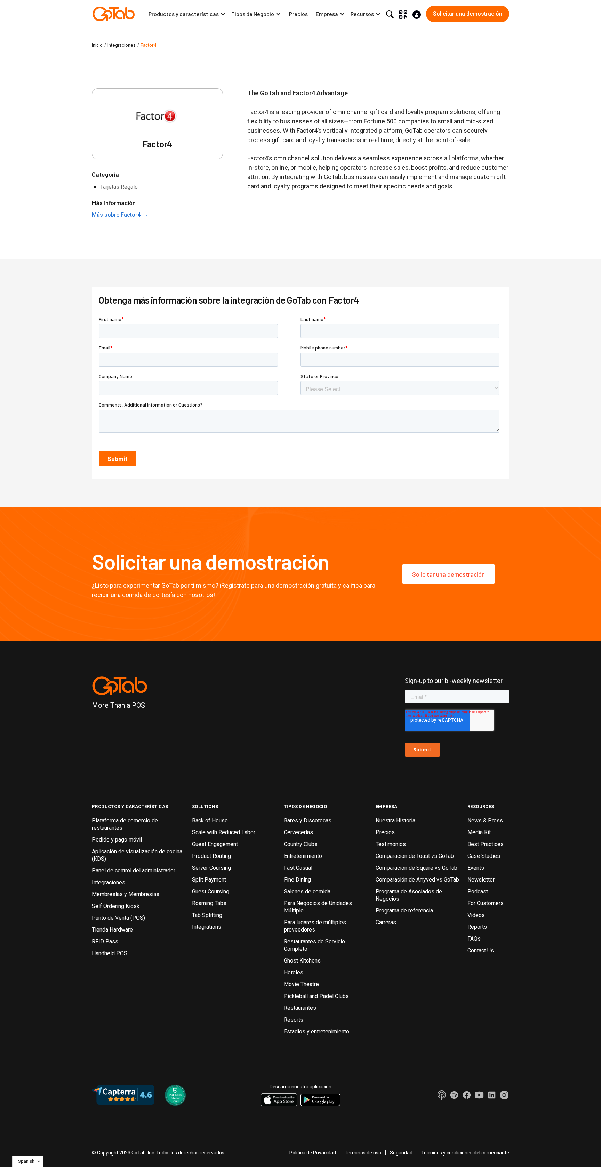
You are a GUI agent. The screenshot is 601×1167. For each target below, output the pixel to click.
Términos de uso (363, 1153)
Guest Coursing (210, 891)
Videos (476, 915)
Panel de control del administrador (133, 870)
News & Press (485, 820)
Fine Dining (297, 879)
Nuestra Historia (395, 820)
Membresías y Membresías (125, 894)
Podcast (477, 891)
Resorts (293, 1019)
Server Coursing (211, 867)
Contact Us (480, 950)
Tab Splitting (207, 915)
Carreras (386, 922)
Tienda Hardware (112, 929)
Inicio (97, 45)
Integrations (206, 927)
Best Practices (485, 844)
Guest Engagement (215, 844)
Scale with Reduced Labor (223, 832)
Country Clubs (301, 844)
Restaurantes (300, 1008)
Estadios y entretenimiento (316, 1031)
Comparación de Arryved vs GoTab (417, 879)
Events (475, 867)
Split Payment (209, 879)
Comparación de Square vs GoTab (416, 867)
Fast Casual (298, 867)
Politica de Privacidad (312, 1153)
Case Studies (483, 856)
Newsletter (481, 879)
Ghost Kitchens (302, 960)
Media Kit (479, 832)
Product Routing (211, 856)
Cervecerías (298, 832)
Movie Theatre (301, 984)
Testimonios (391, 844)
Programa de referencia (404, 910)
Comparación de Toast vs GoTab (415, 856)
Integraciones (121, 45)
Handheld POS (109, 953)
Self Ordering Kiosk (115, 906)
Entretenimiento (303, 856)
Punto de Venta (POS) (118, 918)
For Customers (485, 903)
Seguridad (401, 1153)
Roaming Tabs (209, 903)
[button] (187, 14)
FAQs (474, 938)
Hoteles (293, 972)
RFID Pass (105, 941)
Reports (477, 927)
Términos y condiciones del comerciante (465, 1153)
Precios (298, 13)
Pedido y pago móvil (117, 839)
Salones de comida (307, 891)
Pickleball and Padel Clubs (316, 996)
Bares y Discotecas (307, 820)
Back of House (210, 820)
